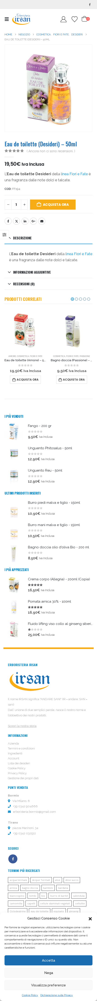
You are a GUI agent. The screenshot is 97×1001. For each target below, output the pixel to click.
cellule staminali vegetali (55, 903)
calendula (79, 895)
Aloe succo (72, 880)
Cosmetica (28, 356)
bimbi (32, 895)
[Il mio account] (63, 19)
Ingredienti (15, 753)
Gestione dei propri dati (23, 778)
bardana (63, 888)
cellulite (80, 903)
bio (43, 895)
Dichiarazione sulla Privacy (56, 995)
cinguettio (16, 221)
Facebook (8, 221)
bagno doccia (30, 888)
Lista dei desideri (19, 763)
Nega (48, 973)
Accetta (48, 960)
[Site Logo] (21, 19)
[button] (90, 918)
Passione (53, 356)
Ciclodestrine (18, 911)
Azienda (13, 743)
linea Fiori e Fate (74, 174)
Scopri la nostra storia (22, 726)
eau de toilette (39, 911)
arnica (13, 888)
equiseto (58, 911)
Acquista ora (56, 204)
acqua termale (18, 880)
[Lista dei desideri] (74, 19)
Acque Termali (41, 880)
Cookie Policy (30, 995)
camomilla (16, 903)
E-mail (41, 221)
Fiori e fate (41, 356)
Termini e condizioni (21, 748)
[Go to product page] (40, 330)
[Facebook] (89, 4)
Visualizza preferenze (48, 985)
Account (13, 758)
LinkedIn (25, 221)
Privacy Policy (17, 773)
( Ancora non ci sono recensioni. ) (51, 151)
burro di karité (59, 895)
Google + (33, 221)
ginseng (74, 911)
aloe (57, 880)
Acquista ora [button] (42, 379)
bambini (48, 888)
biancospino (17, 895)
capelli (31, 903)
